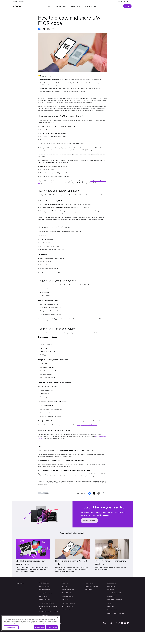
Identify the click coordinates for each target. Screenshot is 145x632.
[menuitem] (50, 6)
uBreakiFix (21, 1)
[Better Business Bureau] (104, 623)
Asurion (15, 1)
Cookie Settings (11, 627)
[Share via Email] (48, 29)
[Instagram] (116, 623)
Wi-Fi (40, 493)
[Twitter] (119, 623)
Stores (121, 1)
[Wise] (110, 623)
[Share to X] (44, 29)
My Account (129, 1)
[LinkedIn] (128, 623)
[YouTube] (125, 623)
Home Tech (45, 493)
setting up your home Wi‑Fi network (87, 425)
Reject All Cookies (39, 627)
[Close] (57, 617)
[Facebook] (122, 623)
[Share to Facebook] (39, 29)
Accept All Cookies (52, 627)
